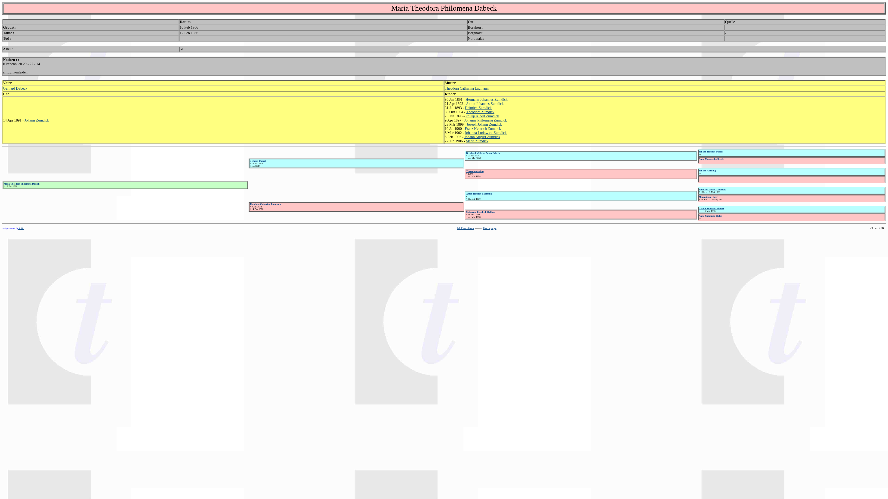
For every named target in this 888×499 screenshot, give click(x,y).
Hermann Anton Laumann (712, 189)
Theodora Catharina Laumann (467, 88)
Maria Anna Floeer (708, 197)
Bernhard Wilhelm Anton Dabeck (483, 153)
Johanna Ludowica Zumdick (486, 133)
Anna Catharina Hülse (710, 216)
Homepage (489, 228)
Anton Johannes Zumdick (485, 104)
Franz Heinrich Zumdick (483, 129)
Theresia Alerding (475, 171)
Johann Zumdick (37, 120)
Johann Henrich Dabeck (711, 151)
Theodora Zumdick (480, 112)
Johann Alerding (707, 170)
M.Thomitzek (465, 228)
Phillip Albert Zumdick (482, 116)
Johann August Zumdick (482, 137)
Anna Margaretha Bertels (711, 159)
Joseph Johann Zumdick (484, 124)
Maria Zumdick (477, 141)
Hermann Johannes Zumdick (487, 99)
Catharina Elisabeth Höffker (480, 212)
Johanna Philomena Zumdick (485, 120)
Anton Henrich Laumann (479, 193)
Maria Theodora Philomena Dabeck (22, 184)
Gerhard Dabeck (15, 88)
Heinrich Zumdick (478, 108)
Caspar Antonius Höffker (711, 208)
